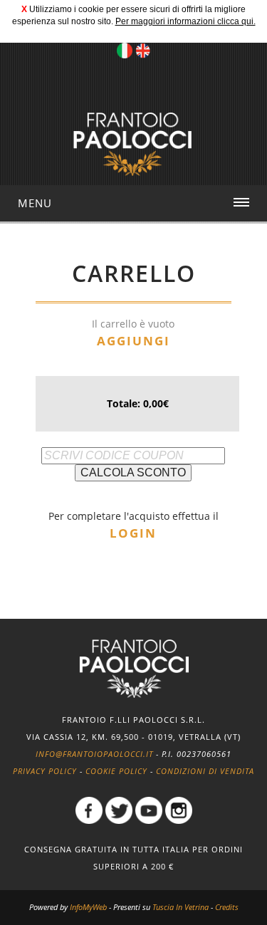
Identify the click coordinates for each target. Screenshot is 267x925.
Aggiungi (133, 341)
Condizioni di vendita (205, 770)
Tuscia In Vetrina (180, 907)
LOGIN (133, 533)
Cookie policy (116, 770)
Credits (227, 907)
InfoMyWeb (88, 907)
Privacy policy (45, 770)
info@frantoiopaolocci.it (94, 753)
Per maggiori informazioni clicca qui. (185, 21)
